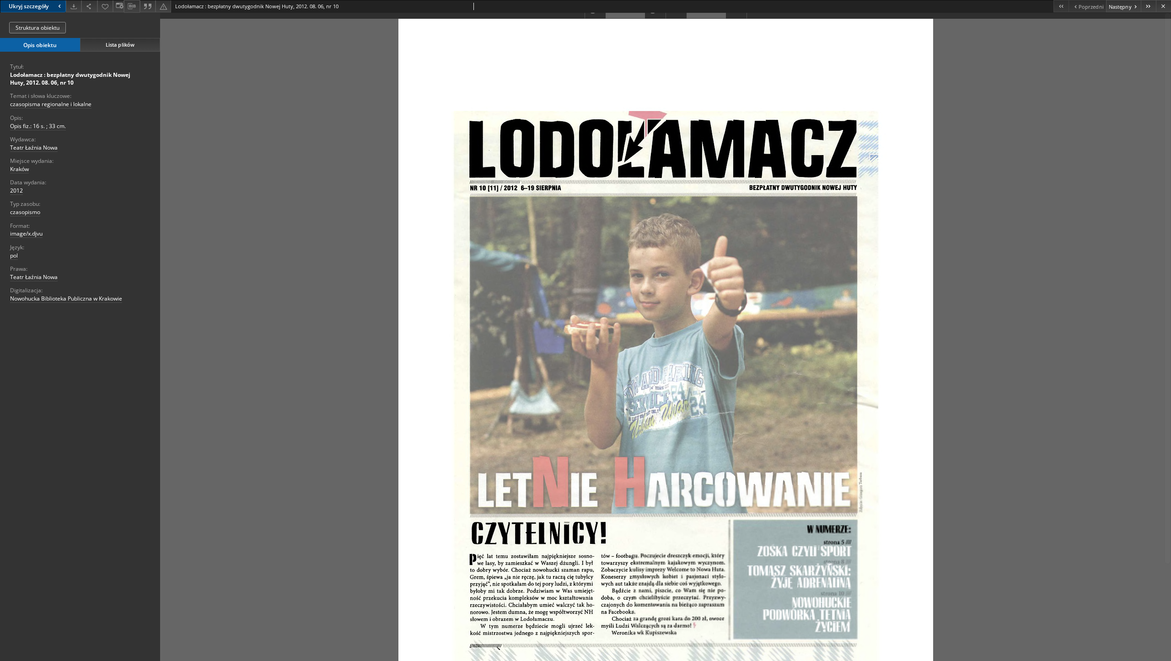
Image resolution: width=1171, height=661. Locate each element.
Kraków (19, 169)
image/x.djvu (26, 233)
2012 (16, 190)
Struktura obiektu (37, 28)
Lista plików (120, 44)
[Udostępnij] (89, 6)
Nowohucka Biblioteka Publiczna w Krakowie (66, 298)
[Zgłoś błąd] (163, 6)
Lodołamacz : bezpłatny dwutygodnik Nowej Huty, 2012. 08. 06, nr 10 (70, 78)
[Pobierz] (73, 6)
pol (14, 255)
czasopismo (25, 212)
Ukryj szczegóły (28, 6)
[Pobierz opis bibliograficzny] (132, 6)
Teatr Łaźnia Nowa (34, 147)
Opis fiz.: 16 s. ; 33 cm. (38, 126)
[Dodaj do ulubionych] (105, 6)
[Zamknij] (1163, 6)
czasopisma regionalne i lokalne (50, 104)
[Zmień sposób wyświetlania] (118, 6)
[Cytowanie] (148, 6)
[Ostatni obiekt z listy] (1148, 6)
